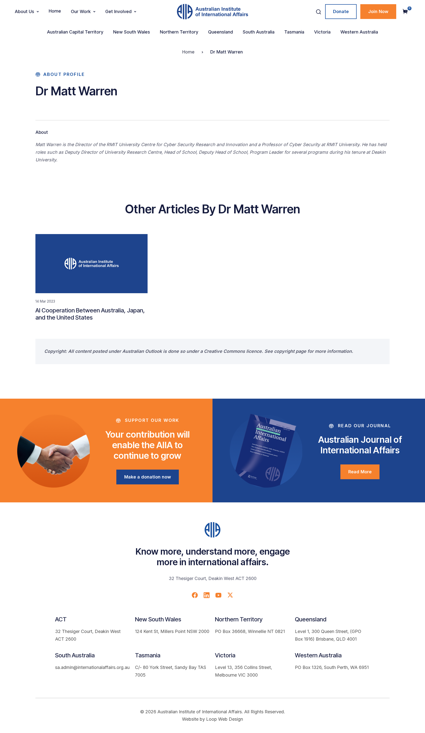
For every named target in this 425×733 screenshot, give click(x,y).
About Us (24, 11)
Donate (341, 11)
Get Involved (118, 11)
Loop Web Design (224, 719)
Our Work (81, 11)
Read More (360, 471)
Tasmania (294, 31)
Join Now (378, 11)
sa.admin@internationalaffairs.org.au (92, 667)
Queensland (220, 31)
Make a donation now (147, 476)
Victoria (322, 31)
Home (55, 11)
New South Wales (131, 31)
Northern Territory (179, 31)
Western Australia (359, 31)
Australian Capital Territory (75, 31)
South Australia (258, 31)
